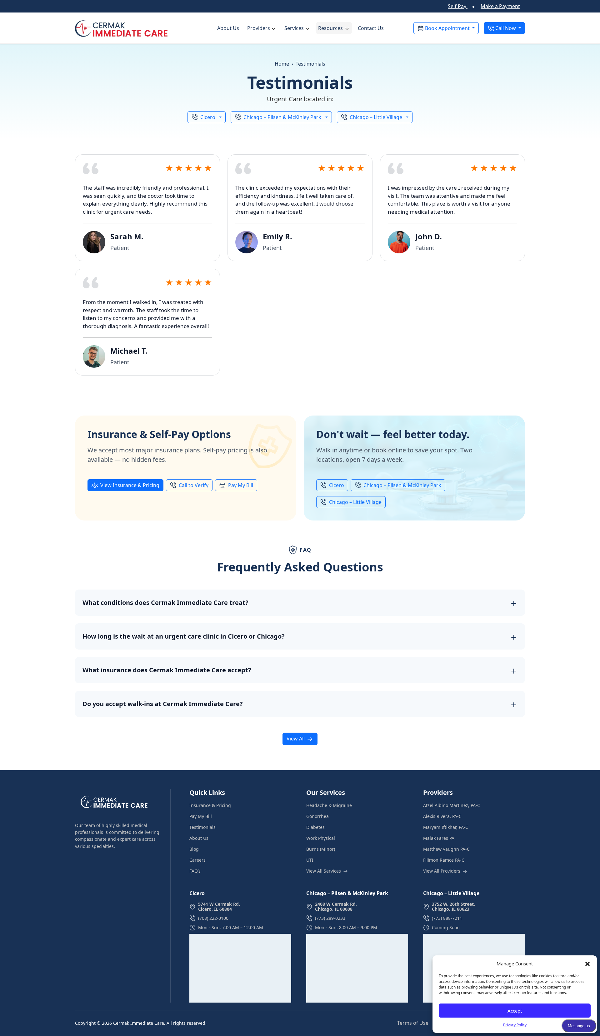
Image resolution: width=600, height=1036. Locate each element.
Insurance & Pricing (210, 805)
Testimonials (202, 827)
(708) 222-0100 (213, 918)
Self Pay (458, 6)
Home (282, 63)
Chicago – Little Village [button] (376, 117)
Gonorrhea (317, 816)
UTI (309, 860)
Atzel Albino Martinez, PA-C (451, 805)
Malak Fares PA (438, 838)
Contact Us (371, 28)
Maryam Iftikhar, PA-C (445, 827)
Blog (194, 849)
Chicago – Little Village (355, 502)
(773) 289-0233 (330, 918)
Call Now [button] (505, 28)
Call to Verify (193, 485)
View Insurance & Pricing (129, 485)
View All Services (324, 871)
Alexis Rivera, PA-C (442, 816)
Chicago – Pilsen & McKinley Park (402, 485)
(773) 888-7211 (447, 918)
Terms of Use (413, 1022)
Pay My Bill (240, 485)
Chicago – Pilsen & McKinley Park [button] (282, 117)
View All (296, 738)
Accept (515, 1011)
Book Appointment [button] (447, 28)
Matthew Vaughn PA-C (446, 849)
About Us (228, 28)
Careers (197, 860)
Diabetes (315, 827)
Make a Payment (500, 6)
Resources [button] (330, 28)
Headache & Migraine (329, 805)
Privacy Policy (515, 1025)
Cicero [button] (207, 117)
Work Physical (320, 838)
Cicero (336, 485)
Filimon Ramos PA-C (443, 860)
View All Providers (442, 871)
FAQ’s (195, 871)
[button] (587, 963)
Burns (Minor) (320, 849)
